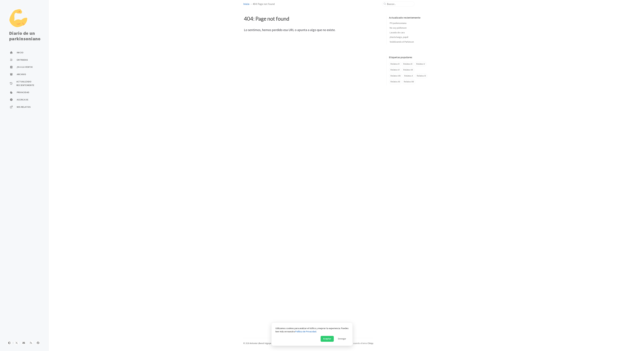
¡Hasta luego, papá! (399, 37)
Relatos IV (395, 64)
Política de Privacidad (305, 331)
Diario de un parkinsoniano (24, 36)
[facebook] (38, 343)
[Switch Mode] (9, 343)
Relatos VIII (395, 75)
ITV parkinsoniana (398, 23)
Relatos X (408, 75)
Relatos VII (408, 69)
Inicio (246, 4)
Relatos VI (395, 69)
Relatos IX (407, 64)
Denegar (342, 338)
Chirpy (370, 343)
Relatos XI (421, 75)
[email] (23, 343)
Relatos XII (395, 81)
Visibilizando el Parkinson (402, 41)
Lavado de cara (397, 32)
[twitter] (16, 343)
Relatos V (420, 64)
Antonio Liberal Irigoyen (261, 343)
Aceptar (327, 338)
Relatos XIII (409, 81)
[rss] (31, 343)
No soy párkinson (398, 27)
